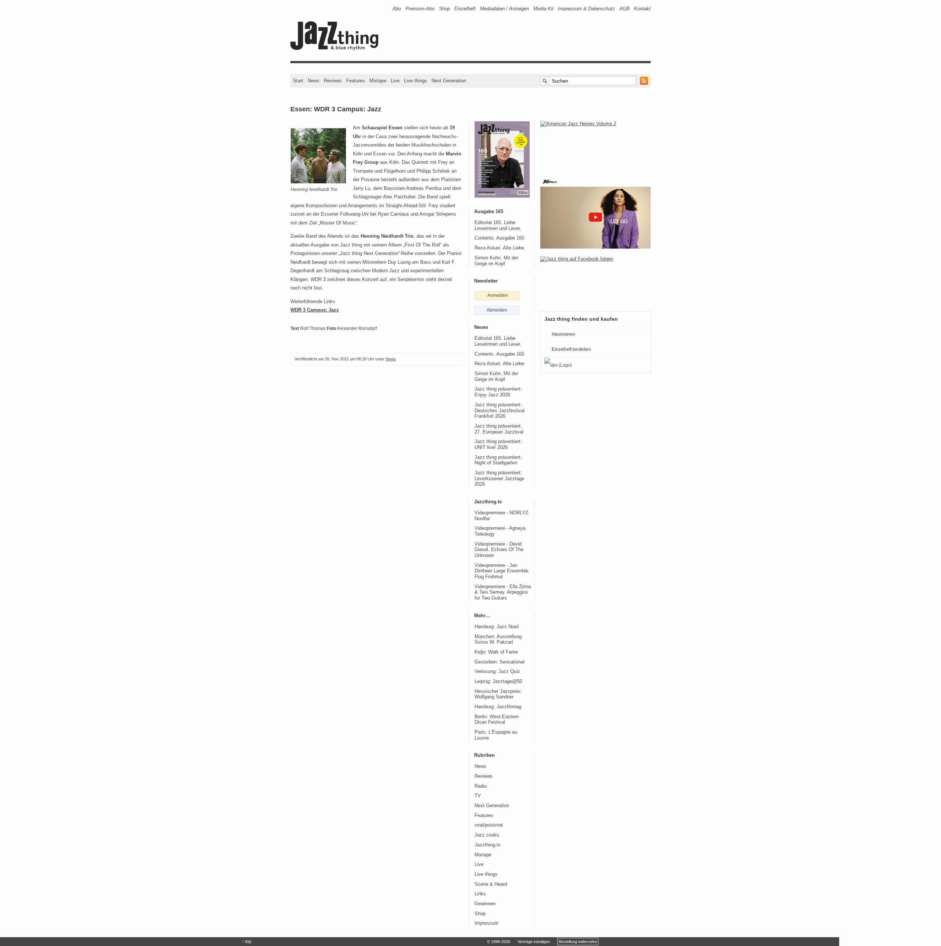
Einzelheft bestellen (571, 349)
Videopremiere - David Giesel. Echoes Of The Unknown (499, 550)
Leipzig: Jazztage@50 (498, 681)
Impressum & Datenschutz (586, 8)
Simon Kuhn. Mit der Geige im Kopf (496, 260)
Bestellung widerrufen (578, 941)
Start (298, 80)
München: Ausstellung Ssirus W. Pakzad (498, 639)
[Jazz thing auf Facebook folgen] (595, 280)
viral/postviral (489, 825)
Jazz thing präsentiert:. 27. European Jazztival (499, 429)
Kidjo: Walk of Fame (496, 652)
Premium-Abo (419, 8)
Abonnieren (563, 334)
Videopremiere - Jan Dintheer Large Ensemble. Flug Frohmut (502, 571)
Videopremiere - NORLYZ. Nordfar (502, 515)
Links (480, 893)
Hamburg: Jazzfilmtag (498, 706)
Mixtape (377, 80)
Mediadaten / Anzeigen (504, 8)
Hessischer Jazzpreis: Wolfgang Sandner (498, 694)
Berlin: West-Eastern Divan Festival (497, 719)
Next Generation (449, 80)
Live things (415, 80)
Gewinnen (485, 903)
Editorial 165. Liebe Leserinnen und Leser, (498, 225)
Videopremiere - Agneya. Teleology (501, 531)
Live (395, 80)
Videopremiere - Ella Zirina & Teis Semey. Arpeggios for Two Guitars (503, 592)
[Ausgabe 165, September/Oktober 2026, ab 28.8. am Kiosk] (502, 159)
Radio (481, 786)
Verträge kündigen (534, 941)
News (313, 80)
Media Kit (543, 8)
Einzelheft (465, 8)
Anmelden (497, 295)
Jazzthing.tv (488, 845)
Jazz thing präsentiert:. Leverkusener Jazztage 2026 (499, 478)
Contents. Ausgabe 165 (499, 238)
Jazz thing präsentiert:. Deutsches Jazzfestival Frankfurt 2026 (500, 410)
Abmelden (497, 310)
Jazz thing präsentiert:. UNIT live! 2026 (499, 444)
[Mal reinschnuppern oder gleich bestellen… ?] (595, 145)
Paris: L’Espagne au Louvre (496, 735)
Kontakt (642, 8)
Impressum (486, 923)
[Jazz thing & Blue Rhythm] (336, 48)
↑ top (246, 941)
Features (355, 80)
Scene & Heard (491, 884)
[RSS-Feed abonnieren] (644, 81)
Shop (444, 8)
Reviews (333, 80)
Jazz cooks (487, 835)
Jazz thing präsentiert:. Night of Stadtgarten (499, 460)
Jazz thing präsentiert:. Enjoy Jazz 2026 (499, 392)
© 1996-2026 (498, 941)
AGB (624, 8)
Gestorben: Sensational (500, 662)
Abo (397, 8)
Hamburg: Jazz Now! (497, 626)
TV (478, 795)
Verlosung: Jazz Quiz (497, 671)
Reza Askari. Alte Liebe (499, 248)
